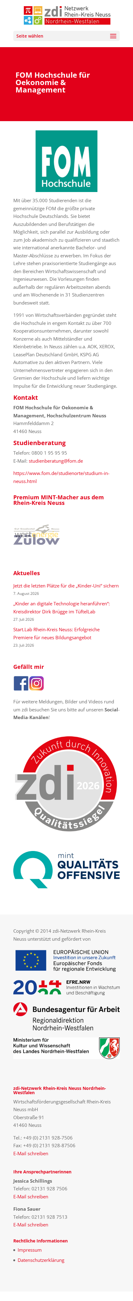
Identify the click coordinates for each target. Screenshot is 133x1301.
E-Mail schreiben (30, 1153)
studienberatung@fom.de (56, 461)
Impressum (30, 1250)
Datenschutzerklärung (41, 1260)
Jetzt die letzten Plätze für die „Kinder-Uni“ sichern (66, 586)
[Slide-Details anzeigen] (36, 535)
